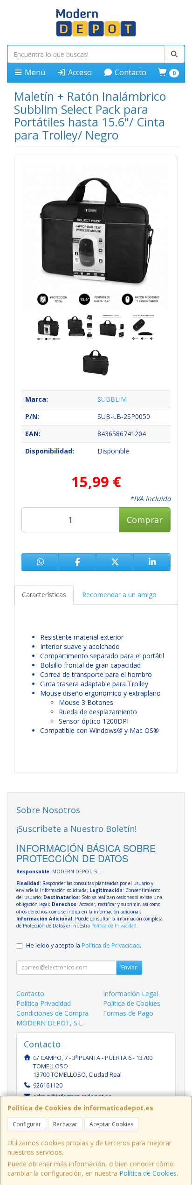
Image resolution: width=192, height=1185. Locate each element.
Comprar (145, 519)
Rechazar (65, 1124)
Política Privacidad (43, 1003)
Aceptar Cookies (111, 1124)
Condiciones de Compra (52, 1013)
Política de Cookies (148, 1173)
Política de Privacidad (114, 925)
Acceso (79, 72)
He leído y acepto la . (83, 945)
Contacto (129, 72)
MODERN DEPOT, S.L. (50, 1022)
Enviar (129, 967)
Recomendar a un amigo (119, 594)
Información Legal (130, 993)
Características (44, 594)
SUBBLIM (112, 399)
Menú (34, 72)
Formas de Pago (128, 1013)
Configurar (27, 1124)
